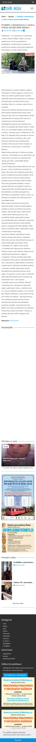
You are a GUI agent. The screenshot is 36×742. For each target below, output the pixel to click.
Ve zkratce (6, 641)
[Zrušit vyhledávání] (33, 2)
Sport (4, 629)
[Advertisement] (18, 80)
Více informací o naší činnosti (15, 675)
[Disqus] (18, 357)
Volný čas (6, 638)
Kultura (5, 631)
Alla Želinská (8, 31)
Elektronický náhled (9, 659)
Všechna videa (18, 603)
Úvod (3, 17)
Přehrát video (20, 565)
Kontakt (5, 656)
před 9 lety (19, 31)
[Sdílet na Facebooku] (24, 31)
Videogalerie (6, 643)
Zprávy (11, 17)
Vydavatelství (7, 654)
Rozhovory (6, 633)
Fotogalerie (6, 646)
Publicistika (6, 636)
